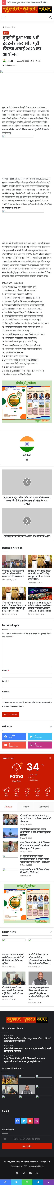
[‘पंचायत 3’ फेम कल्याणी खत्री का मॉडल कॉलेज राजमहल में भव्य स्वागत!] (14, 561)
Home (7, 27)
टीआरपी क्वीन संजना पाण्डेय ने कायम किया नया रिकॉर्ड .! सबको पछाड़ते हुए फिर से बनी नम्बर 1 (14, 606)
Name (5, 670)
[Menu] (3, 17)
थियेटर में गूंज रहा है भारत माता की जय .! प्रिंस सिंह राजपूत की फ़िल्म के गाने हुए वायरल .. (39, 575)
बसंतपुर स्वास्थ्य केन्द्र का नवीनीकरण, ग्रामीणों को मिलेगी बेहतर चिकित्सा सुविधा (13, 959)
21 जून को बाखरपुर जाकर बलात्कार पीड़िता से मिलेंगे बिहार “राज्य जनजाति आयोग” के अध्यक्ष (35, 859)
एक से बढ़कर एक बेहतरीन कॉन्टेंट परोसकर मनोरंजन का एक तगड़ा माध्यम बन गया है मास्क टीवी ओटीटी (40, 606)
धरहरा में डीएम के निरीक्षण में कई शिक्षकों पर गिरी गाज (34, 871)
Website (5, 692)
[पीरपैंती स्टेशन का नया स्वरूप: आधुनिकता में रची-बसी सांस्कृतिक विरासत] (10, 833)
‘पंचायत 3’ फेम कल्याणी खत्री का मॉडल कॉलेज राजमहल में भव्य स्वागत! (13, 574)
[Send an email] (12, 61)
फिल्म (13, 27)
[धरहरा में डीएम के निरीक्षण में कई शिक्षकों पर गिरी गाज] (10, 873)
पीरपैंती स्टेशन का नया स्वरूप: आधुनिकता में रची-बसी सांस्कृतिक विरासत (35, 832)
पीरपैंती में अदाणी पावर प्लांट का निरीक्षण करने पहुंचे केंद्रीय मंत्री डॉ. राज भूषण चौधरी (12, 992)
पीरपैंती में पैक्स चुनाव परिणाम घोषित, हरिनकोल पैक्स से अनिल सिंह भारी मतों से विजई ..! (40, 959)
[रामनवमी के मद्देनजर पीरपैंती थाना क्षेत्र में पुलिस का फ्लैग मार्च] (10, 1079)
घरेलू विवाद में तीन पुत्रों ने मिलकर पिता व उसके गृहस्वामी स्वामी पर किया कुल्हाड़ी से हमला (35, 845)
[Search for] (50, 17)
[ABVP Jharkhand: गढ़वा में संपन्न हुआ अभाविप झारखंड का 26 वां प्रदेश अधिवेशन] (10, 1099)
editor (9, 61)
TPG (25, 1166)
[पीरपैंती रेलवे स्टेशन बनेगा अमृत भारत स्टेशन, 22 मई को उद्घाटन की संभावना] (10, 819)
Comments (43, 806)
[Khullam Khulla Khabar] (27, 9)
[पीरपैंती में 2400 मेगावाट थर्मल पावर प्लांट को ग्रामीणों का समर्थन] (44, 1089)
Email (5, 681)
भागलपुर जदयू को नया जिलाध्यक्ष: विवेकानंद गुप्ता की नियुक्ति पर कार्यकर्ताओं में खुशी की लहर (39, 993)
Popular (8, 806)
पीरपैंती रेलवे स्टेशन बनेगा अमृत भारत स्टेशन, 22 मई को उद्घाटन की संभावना (35, 818)
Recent (25, 806)
